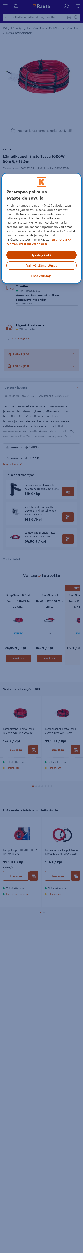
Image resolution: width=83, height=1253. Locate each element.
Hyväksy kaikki (41, 255)
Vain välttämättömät (41, 265)
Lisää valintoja (41, 276)
